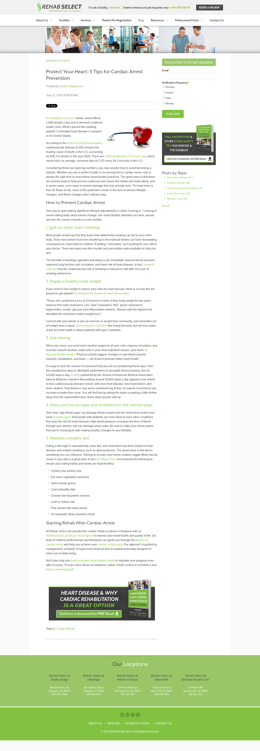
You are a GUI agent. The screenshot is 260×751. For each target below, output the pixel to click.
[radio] (189, 87)
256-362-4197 (93, 694)
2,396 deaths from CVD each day (125, 156)
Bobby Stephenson (71, 86)
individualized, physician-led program (70, 535)
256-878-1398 (161, 694)
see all (165, 205)
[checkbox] (189, 95)
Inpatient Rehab (178, 182)
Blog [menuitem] (141, 20)
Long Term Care (178, 193)
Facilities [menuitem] (64, 20)
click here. (114, 7)
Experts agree (62, 417)
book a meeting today (59, 569)
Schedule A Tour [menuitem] (137, 723)
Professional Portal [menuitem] (187, 20)
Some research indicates (91, 325)
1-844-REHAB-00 (180, 7)
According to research (59, 118)
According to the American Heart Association (101, 293)
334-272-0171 (127, 694)
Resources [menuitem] (157, 20)
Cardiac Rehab (65, 628)
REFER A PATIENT (209, 7)
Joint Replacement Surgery (185, 188)
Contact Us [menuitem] (217, 20)
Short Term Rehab (180, 177)
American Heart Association (84, 143)
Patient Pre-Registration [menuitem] (117, 20)
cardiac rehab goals (110, 544)
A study (75, 374)
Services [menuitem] (86, 20)
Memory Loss (177, 198)
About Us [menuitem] (42, 20)
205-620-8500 (60, 694)
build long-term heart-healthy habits (92, 560)
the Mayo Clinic (106, 459)
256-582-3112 (195, 694)
